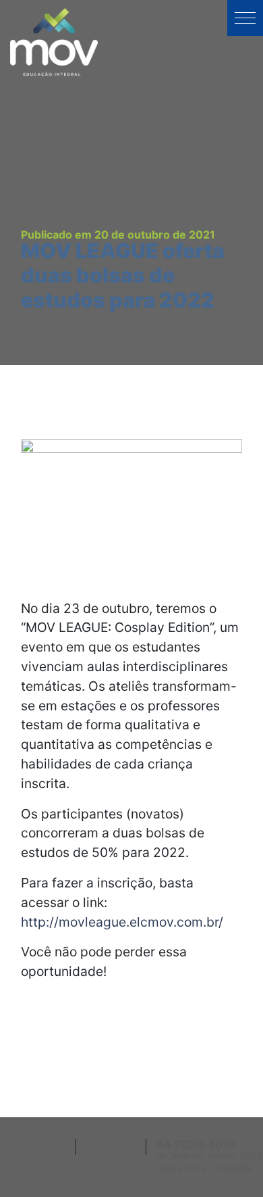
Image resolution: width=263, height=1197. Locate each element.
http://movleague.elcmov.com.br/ (122, 922)
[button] (245, 18)
